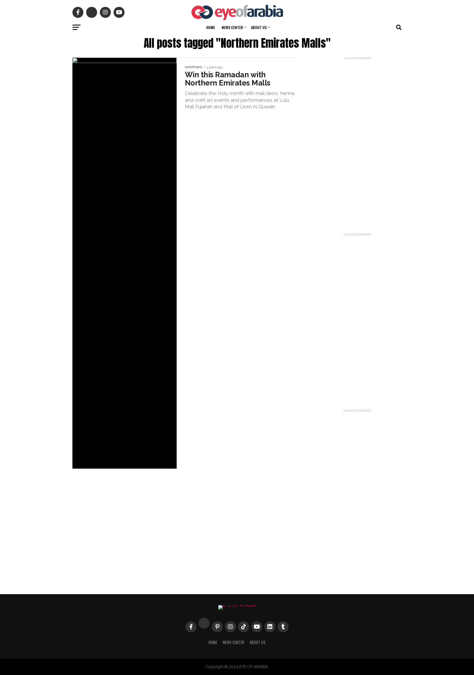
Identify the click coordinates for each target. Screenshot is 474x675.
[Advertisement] (358, 143)
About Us (259, 27)
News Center (232, 27)
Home (210, 27)
